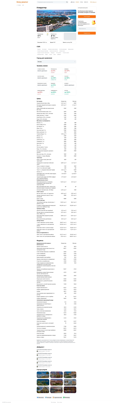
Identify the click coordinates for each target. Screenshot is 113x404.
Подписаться (87, 33)
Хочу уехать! (22, 2)
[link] (40, 397)
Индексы (39, 49)
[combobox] (51, 2)
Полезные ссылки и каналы (53, 49)
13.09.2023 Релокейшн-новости (44, 361)
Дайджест (94, 2)
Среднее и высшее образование (43, 52)
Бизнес (46, 54)
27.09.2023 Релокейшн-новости (44, 353)
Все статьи (59, 402)
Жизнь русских (70, 49)
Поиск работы (58, 52)
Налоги (50, 54)
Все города (44, 49)
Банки (55, 54)
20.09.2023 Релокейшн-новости (44, 357)
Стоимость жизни (66, 52)
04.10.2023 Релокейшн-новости (44, 349)
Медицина (52, 52)
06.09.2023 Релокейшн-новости (44, 365)
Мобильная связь (40, 54)
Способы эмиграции (63, 49)
